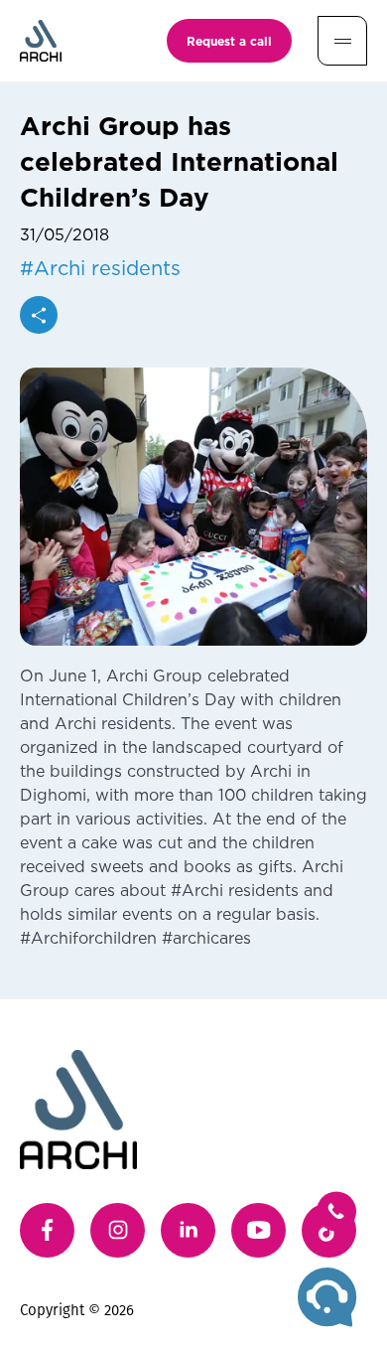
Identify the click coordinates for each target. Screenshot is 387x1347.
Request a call (229, 41)
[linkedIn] (188, 1230)
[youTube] (258, 1230)
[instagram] (117, 1230)
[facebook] (47, 1230)
